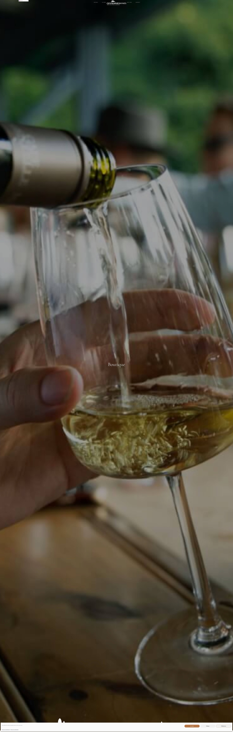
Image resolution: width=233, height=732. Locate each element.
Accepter (192, 726)
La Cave (104, 2)
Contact (138, 2)
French (21, 0)
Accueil (96, 2)
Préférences (223, 726)
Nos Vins (129, 2)
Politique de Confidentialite (6, 729)
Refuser (207, 726)
